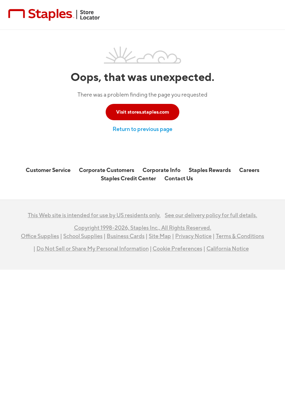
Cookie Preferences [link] (177, 249)
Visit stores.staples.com (142, 112)
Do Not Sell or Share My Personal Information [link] (92, 249)
